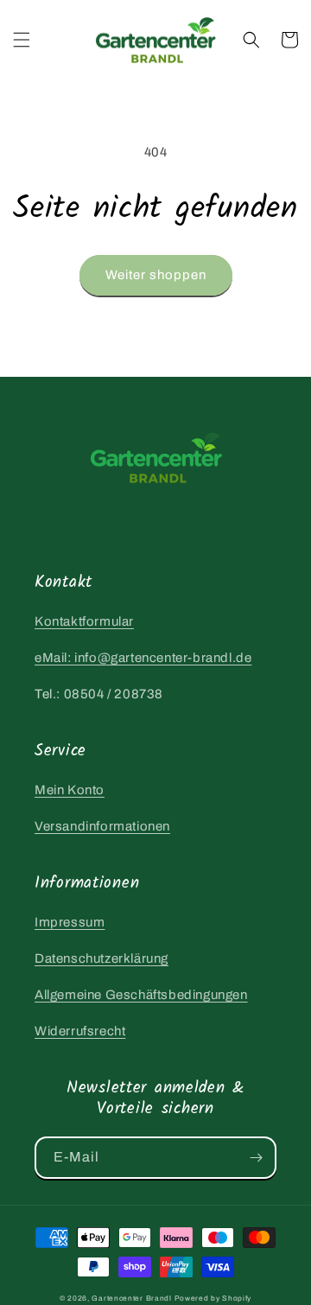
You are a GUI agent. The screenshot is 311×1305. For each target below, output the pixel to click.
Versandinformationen (102, 826)
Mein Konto (70, 790)
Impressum (70, 922)
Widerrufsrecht (80, 1031)
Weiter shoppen (155, 275)
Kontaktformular (84, 621)
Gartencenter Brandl (131, 1298)
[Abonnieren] (256, 1157)
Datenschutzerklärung (101, 958)
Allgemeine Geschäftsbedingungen (141, 995)
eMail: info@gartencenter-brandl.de (143, 658)
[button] (22, 40)
